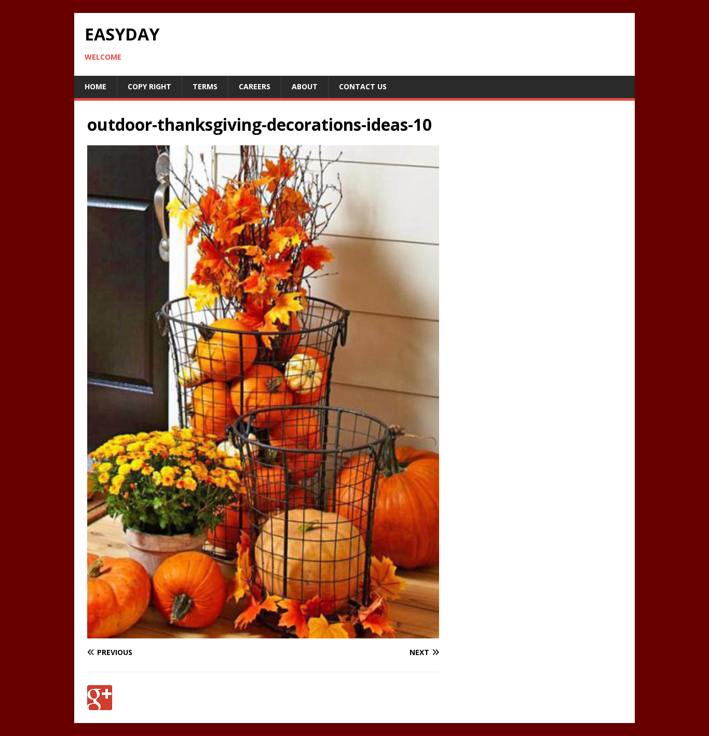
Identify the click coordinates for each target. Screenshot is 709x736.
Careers (254, 86)
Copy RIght (149, 86)
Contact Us (363, 86)
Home (95, 86)
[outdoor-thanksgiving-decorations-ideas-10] (263, 632)
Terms (205, 86)
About (305, 86)
